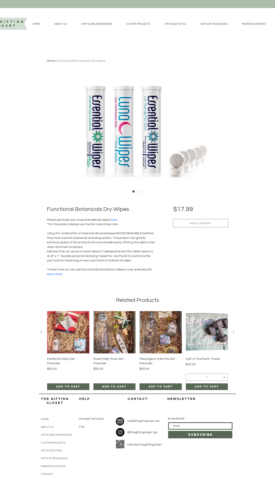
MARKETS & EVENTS (53, 466)
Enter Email (176, 418)
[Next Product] (233, 332)
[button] (60, 24)
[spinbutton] (206, 377)
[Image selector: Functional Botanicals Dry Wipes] (133, 191)
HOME (45, 419)
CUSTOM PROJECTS (53, 442)
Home (51, 60)
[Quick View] (68, 332)
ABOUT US (47, 426)
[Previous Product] (41, 332)
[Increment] (224, 377)
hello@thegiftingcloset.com (143, 421)
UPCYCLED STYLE (51, 450)
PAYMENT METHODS (91, 419)
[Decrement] (188, 377)
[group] (137, 350)
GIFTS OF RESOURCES (54, 458)
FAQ (81, 426)
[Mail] (120, 421)
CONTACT (47, 474)
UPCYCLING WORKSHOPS (56, 434)
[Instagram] (120, 432)
